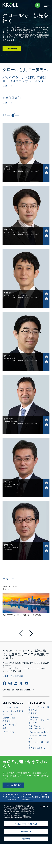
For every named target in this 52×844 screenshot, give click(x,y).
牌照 (31, 739)
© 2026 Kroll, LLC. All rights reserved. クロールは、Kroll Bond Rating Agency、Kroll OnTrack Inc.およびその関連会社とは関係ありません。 (26, 797)
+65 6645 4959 (46, 361)
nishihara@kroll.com (46, 230)
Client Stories (9, 718)
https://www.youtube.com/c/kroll (27, 683)
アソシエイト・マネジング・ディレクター (16, 232)
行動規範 (33, 713)
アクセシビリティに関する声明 (39, 708)
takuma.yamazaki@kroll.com (46, 167)
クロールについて (11, 707)
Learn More (7, 86)
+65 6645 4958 (46, 424)
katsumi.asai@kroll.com (46, 483)
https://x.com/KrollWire (21, 683)
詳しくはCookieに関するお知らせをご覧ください (18, 816)
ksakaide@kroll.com (46, 420)
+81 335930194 (46, 172)
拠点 (5, 728)
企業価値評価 (8, 486)
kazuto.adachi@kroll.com (46, 546)
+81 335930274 (46, 298)
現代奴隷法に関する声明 (39, 743)
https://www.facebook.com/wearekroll (4, 683)
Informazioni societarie (38, 732)
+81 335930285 (46, 235)
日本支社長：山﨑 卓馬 (13, 676)
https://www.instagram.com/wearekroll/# (10, 683)
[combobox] (29, 689)
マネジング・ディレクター (11, 484)
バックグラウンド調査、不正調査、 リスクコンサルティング (21, 171)
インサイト (8, 714)
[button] (37, 5)
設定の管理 (26, 839)
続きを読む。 (27, 799)
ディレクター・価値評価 (11, 547)
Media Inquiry (8, 732)
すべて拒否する (26, 831)
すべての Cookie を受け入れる (26, 824)
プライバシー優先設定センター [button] (39, 721)
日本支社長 (7, 169)
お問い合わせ (12, 48)
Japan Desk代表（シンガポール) (13, 421)
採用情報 (7, 721)
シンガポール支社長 (9, 358)
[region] (26, 823)
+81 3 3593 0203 (46, 550)
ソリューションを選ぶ (13, 711)
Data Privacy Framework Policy (36, 727)
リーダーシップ (10, 725)
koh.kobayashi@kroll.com (46, 293)
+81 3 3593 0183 (46, 487)
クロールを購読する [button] (13, 785)
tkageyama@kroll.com (46, 357)
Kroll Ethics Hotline (37, 735)
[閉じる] (47, 806)
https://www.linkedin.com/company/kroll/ (15, 683)
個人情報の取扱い (37, 748)
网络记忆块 (34, 717)
